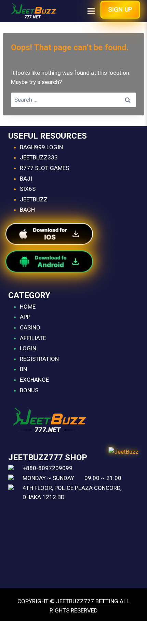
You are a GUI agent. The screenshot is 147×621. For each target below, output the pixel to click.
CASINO (30, 327)
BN (23, 369)
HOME (28, 306)
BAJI (26, 178)
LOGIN (28, 348)
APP (25, 316)
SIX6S (28, 188)
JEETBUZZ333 (39, 157)
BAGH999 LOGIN (41, 147)
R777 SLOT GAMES (44, 168)
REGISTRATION (39, 358)
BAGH (27, 209)
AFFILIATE (33, 338)
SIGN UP (120, 9)
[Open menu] (91, 11)
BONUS (29, 390)
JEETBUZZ (34, 199)
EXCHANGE (34, 379)
